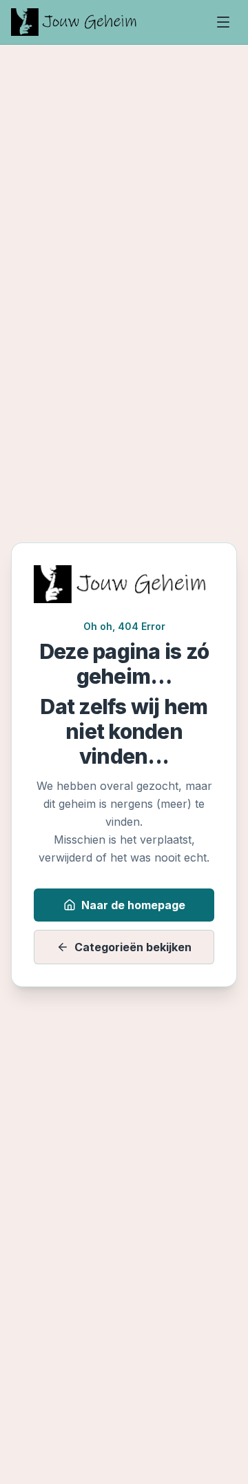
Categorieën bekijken (133, 947)
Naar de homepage (133, 905)
